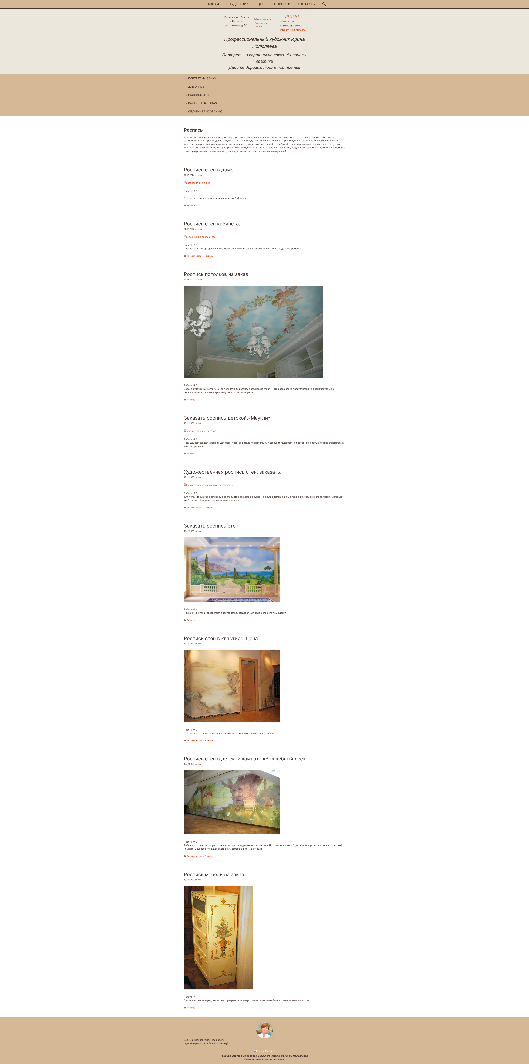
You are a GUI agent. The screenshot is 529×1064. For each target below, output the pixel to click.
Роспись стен (199, 95)
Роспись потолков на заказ (216, 274)
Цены (262, 4)
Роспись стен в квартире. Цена (221, 638)
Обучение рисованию (205, 111)
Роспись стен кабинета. (212, 224)
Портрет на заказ (202, 78)
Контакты (306, 4)
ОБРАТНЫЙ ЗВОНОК (293, 30)
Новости (282, 4)
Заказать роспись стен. (212, 526)
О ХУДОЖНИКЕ (238, 4)
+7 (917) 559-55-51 (294, 16)
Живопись (196, 86)
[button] (324, 4)
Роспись (191, 205)
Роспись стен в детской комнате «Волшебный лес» (245, 759)
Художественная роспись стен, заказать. (232, 472)
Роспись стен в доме (209, 170)
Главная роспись (195, 256)
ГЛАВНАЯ (211, 4)
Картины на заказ (202, 103)
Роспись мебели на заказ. (214, 874)
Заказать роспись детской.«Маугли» (227, 418)
